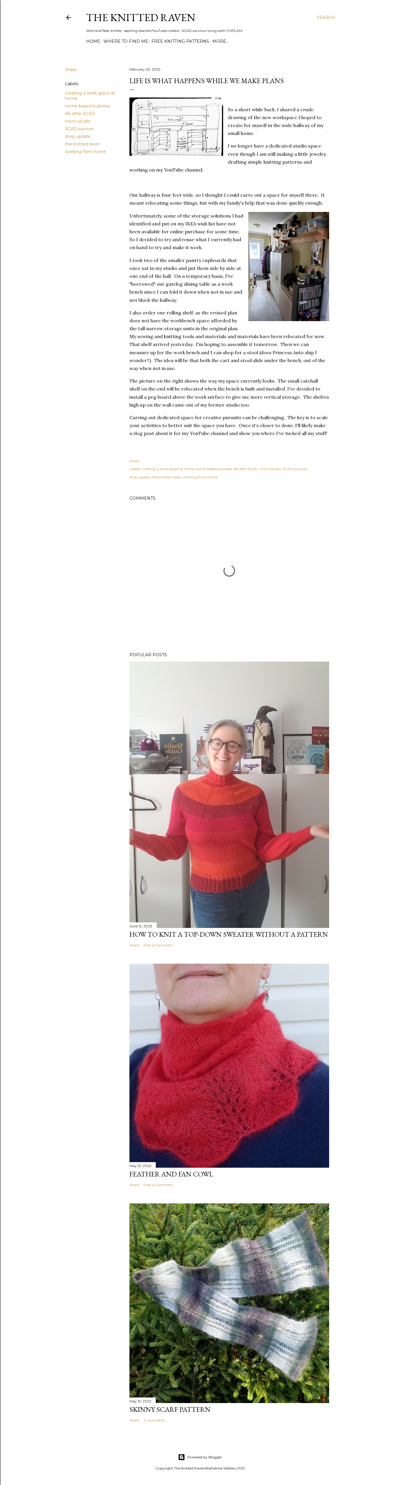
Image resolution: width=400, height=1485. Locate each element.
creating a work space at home (168, 469)
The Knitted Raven (140, 17)
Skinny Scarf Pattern (170, 1409)
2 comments (154, 1420)
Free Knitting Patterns (180, 41)
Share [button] (71, 69)
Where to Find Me (125, 41)
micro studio (77, 121)
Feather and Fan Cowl (171, 1174)
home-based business (87, 106)
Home (93, 41)
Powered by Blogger (204, 1457)
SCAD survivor (79, 128)
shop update (78, 136)
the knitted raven (82, 144)
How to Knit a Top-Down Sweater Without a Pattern (228, 934)
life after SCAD (80, 113)
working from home (85, 151)
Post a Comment (158, 945)
